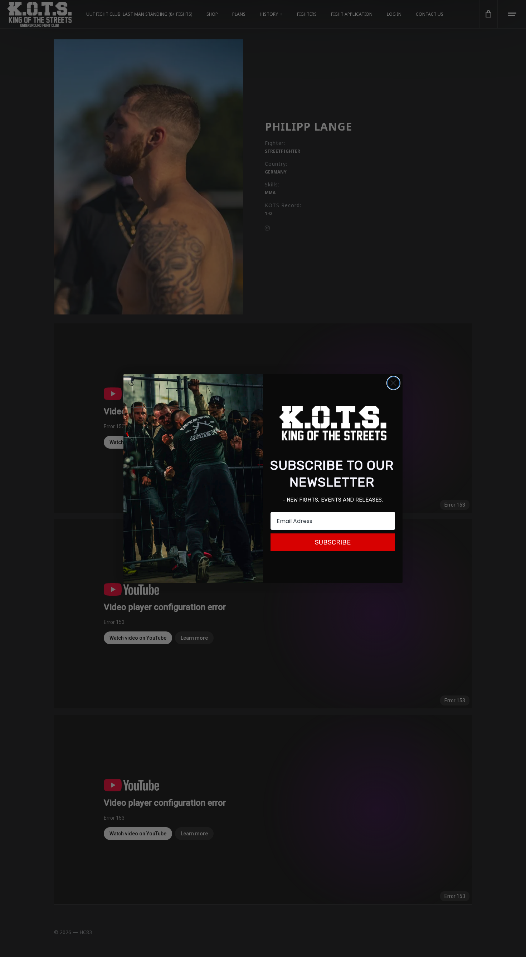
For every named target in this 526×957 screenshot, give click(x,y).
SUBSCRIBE (333, 542)
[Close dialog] (393, 383)
